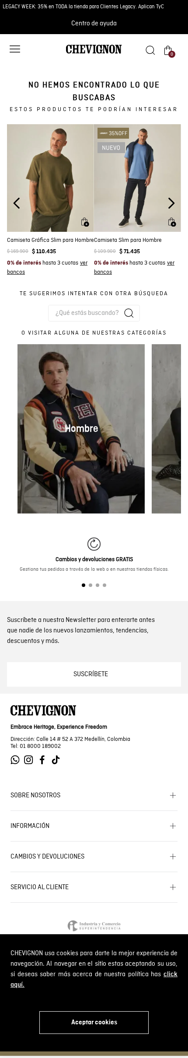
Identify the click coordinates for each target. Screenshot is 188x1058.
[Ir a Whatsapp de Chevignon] (17, 760)
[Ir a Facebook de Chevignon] (44, 760)
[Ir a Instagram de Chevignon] (31, 760)
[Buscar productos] (129, 313)
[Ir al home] (94, 53)
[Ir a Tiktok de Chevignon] (58, 760)
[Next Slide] (171, 203)
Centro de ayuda (94, 23)
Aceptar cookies (94, 1022)
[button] (15, 50)
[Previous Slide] (17, 203)
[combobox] (94, 313)
